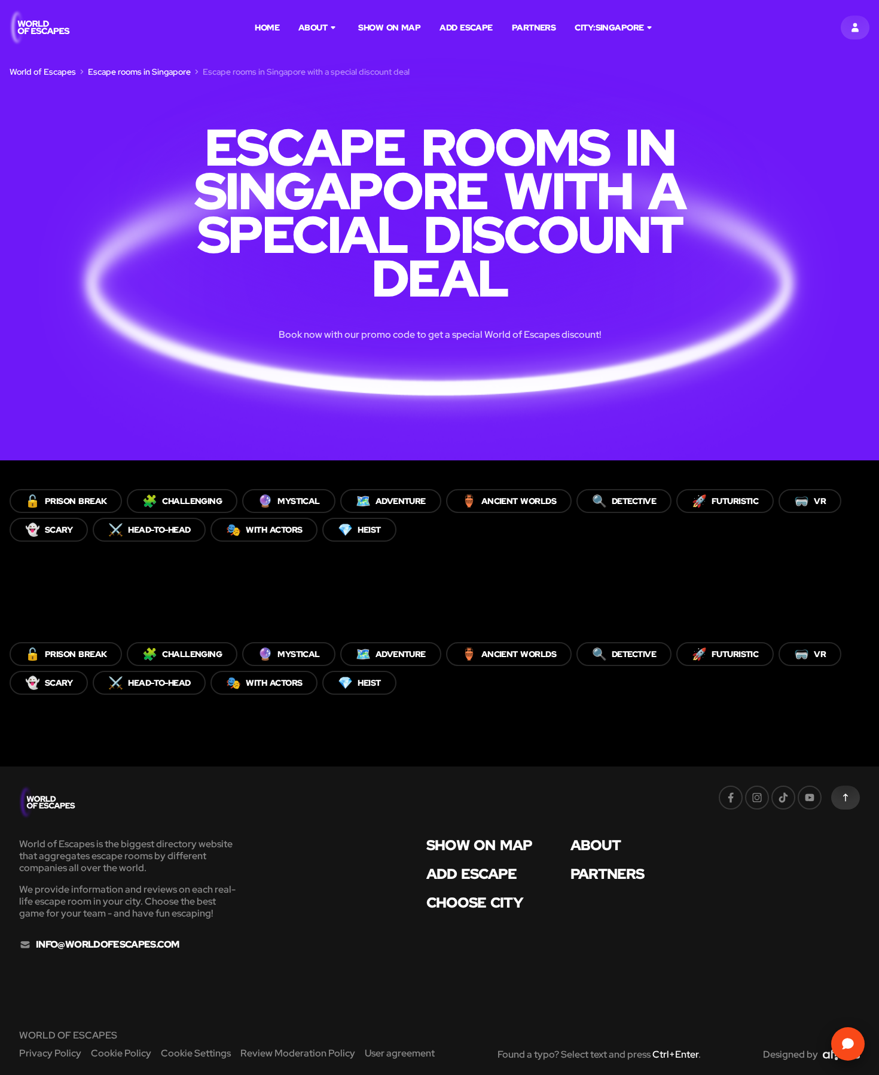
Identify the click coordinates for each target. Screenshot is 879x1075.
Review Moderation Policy (297, 1053)
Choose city (474, 903)
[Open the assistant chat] (848, 1044)
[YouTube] (810, 798)
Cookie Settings (196, 1053)
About (312, 27)
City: (609, 27)
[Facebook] (731, 798)
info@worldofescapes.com (107, 945)
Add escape (466, 27)
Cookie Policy (121, 1053)
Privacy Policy (50, 1053)
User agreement (400, 1053)
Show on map (389, 27)
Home (267, 27)
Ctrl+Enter (675, 1054)
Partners (534, 27)
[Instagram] (757, 798)
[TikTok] (783, 798)
